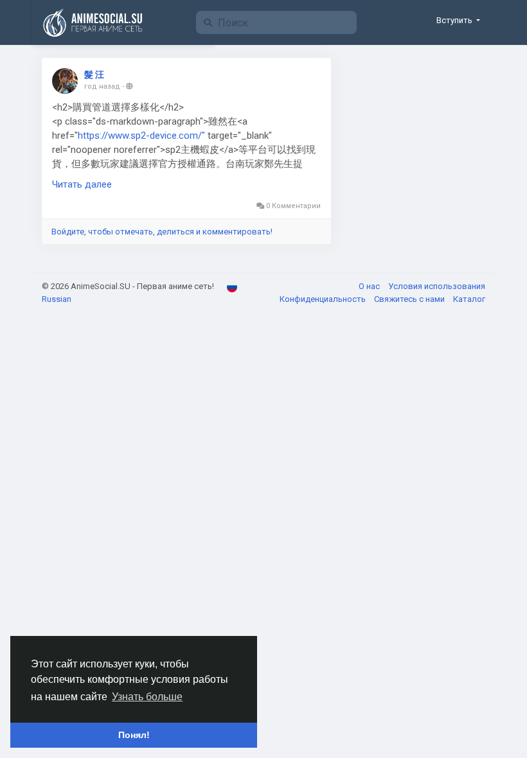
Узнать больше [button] (147, 696)
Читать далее (82, 184)
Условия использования (436, 286)
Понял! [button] (134, 735)
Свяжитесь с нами (410, 299)
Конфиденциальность (324, 299)
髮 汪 (94, 74)
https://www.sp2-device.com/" (141, 135)
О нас (370, 286)
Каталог (469, 299)
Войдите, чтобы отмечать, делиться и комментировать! (161, 231)
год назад (102, 86)
